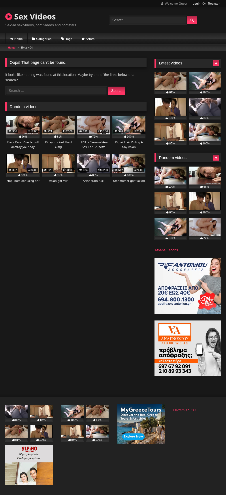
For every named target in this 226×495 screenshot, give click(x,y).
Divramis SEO (184, 410)
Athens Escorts (166, 250)
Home (18, 39)
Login (196, 3)
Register (214, 3)
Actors (90, 39)
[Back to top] (212, 482)
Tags (69, 39)
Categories (43, 39)
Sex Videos (34, 16)
